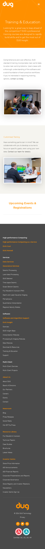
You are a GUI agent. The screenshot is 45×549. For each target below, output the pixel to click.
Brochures (6, 448)
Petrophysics (7, 299)
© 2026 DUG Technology (22, 513)
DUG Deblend (7, 278)
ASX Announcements (10, 467)
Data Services (8, 262)
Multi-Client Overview (10, 366)
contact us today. (17, 78)
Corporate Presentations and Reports (16, 475)
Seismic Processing (10, 270)
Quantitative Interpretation (12, 303)
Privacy (22, 517)
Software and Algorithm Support (16, 318)
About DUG (7, 381)
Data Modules (7, 343)
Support (6, 355)
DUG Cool (7, 246)
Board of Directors (9, 385)
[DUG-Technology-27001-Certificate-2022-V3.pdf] (26, 531)
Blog (4, 413)
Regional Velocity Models (11, 307)
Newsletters (7, 488)
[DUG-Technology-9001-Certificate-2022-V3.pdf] (18, 531)
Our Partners (7, 389)
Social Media (7, 421)
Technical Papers (9, 440)
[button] (38, 4)
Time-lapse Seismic (10, 282)
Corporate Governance (11, 480)
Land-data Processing (11, 274)
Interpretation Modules (11, 335)
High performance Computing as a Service (20, 242)
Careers (5, 393)
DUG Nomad (8, 250)
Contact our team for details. (19, 151)
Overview (6, 326)
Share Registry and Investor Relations (16, 484)
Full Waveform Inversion (11, 436)
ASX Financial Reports (10, 471)
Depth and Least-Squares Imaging (15, 295)
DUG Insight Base (9, 331)
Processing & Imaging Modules (14, 339)
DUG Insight (8, 322)
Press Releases (8, 417)
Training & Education (10, 351)
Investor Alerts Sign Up (11, 492)
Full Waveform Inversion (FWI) (13, 291)
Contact (5, 402)
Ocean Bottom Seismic (11, 287)
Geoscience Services (11, 266)
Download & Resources (11, 347)
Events (5, 398)
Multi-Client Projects (10, 370)
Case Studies (7, 444)
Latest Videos (7, 452)
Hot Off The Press (9, 425)
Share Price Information (11, 463)
